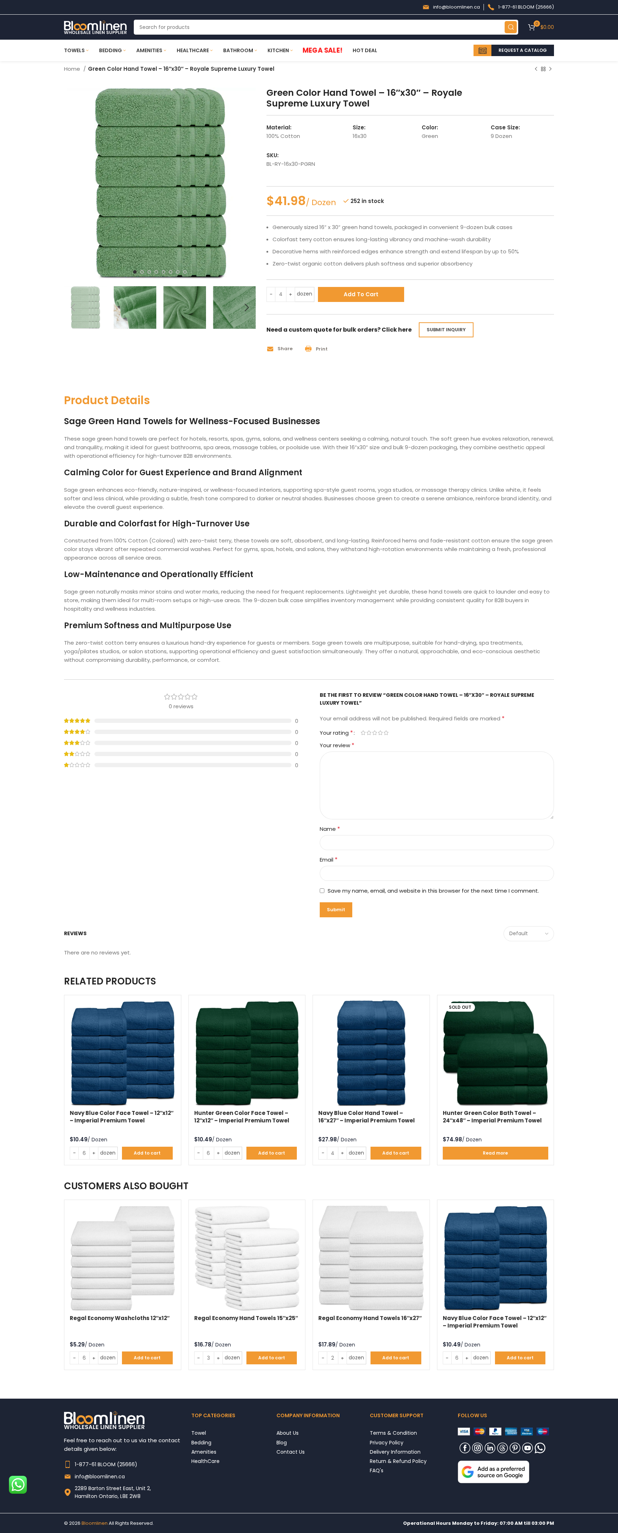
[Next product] (550, 69)
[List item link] (127, 1464)
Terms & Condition (393, 1432)
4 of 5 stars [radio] (380, 732)
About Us (287, 1432)
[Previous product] (536, 69)
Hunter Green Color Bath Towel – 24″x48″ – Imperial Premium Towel (492, 1116)
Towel (198, 1432)
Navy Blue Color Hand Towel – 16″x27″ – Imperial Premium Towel (366, 1116)
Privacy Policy (386, 1442)
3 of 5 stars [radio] (374, 732)
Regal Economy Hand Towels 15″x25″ (246, 1318)
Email (329, 859)
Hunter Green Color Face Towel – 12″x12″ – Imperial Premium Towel (241, 1116)
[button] (282, 349)
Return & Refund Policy (398, 1461)
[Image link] (493, 1471)
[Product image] (123, 1053)
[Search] (511, 27)
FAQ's (376, 1470)
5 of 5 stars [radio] (386, 732)
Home (73, 69)
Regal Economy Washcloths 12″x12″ (120, 1318)
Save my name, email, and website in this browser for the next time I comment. (433, 890)
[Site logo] (95, 26)
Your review (337, 745)
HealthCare (205, 1461)
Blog (281, 1442)
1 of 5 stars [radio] (363, 732)
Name (330, 829)
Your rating (336, 733)
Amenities (203, 1451)
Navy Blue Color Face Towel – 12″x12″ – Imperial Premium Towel (121, 1116)
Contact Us (290, 1451)
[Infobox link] (451, 7)
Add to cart (361, 294)
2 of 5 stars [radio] (369, 732)
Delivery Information (395, 1451)
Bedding (201, 1442)
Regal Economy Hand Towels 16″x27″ (370, 1318)
